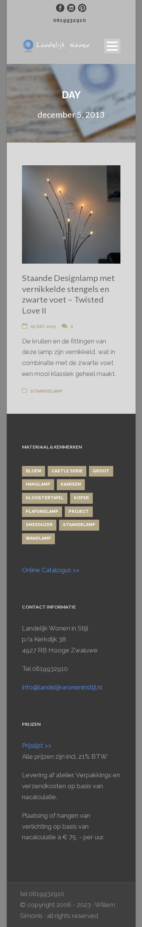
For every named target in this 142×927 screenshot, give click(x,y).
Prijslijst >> (36, 745)
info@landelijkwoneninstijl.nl (62, 687)
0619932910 (69, 20)
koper (81, 497)
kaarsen (71, 484)
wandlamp (38, 538)
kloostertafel (45, 497)
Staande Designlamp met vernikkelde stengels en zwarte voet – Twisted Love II (68, 294)
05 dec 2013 (43, 326)
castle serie (67, 471)
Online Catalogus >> (51, 570)
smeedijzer (39, 524)
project (79, 511)
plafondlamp (42, 511)
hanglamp (38, 484)
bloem (33, 471)
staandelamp (46, 391)
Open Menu (112, 46)
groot (101, 471)
